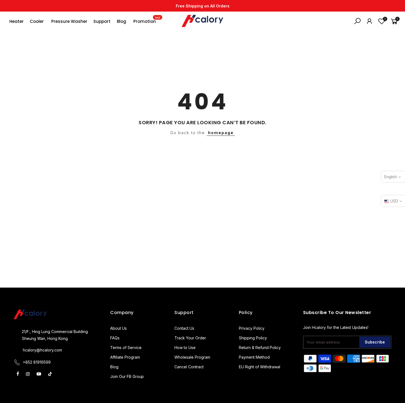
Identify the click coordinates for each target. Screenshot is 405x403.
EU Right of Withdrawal (259, 366)
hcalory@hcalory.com (42, 350)
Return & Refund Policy (260, 347)
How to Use (185, 347)
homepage (221, 132)
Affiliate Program (125, 357)
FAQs (115, 338)
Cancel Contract (189, 366)
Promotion (146, 20)
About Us (118, 328)
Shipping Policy (253, 338)
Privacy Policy (251, 328)
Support (101, 21)
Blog (121, 21)
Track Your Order (190, 338)
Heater (16, 21)
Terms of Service (126, 347)
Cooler (37, 21)
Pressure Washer (69, 21)
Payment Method (254, 357)
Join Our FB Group (127, 376)
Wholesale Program (192, 357)
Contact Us (184, 328)
